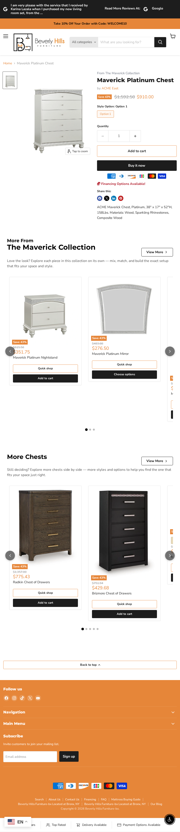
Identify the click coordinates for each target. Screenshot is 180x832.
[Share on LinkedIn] (113, 198)
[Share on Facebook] (99, 198)
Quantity (103, 126)
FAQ (103, 799)
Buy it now (136, 165)
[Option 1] (106, 119)
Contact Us (72, 799)
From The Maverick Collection (118, 73)
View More (154, 252)
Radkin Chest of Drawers (31, 582)
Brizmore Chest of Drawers (111, 593)
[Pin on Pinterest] (120, 198)
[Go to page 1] (86, 429)
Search (39, 799)
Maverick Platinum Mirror (110, 354)
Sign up (69, 756)
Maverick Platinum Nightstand (35, 357)
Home (7, 63)
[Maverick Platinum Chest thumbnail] (10, 80)
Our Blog (156, 804)
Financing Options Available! (122, 184)
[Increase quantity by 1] (135, 136)
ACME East (110, 88)
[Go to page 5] (98, 629)
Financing (90, 799)
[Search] (160, 42)
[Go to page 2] (90, 430)
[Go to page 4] (94, 629)
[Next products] (170, 351)
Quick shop (45, 368)
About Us (54, 799)
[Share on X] (106, 198)
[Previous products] (10, 351)
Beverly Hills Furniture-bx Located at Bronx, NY (48, 804)
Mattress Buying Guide (125, 799)
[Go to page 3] (94, 430)
